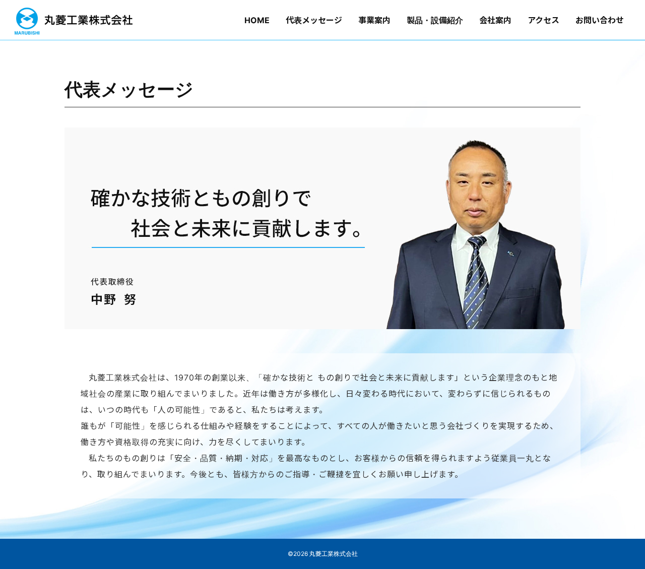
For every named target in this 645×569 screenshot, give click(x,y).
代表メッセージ (314, 20)
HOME (257, 20)
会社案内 (495, 20)
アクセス (543, 20)
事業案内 (374, 20)
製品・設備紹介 (435, 20)
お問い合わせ (599, 20)
